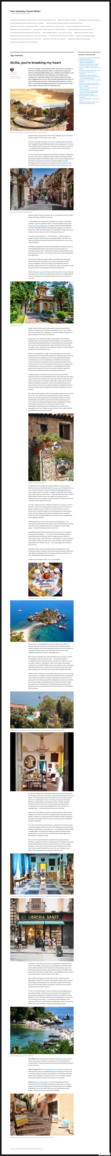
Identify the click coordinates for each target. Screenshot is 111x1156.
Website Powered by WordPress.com (33, 1149)
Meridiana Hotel (52, 1069)
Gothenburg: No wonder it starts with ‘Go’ (80, 29)
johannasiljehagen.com (64, 165)
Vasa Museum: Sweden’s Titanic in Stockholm (24, 42)
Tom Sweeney (13, 72)
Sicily (18, 76)
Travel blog (18, 78)
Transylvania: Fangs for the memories (79, 39)
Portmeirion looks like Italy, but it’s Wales (61, 36)
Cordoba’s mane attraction (85, 59)
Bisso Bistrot (47, 965)
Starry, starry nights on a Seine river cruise (89, 70)
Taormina (12, 78)
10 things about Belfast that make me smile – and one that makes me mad (33, 20)
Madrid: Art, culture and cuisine (83, 32)
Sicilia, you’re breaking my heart (85, 36)
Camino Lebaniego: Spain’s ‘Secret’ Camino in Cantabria (27, 23)
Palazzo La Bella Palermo (41, 1082)
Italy (11, 76)
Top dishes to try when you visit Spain (54, 39)
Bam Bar (63, 505)
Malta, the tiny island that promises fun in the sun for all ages (28, 36)
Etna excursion (39, 272)
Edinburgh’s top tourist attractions (20, 29)
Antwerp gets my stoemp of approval (89, 20)
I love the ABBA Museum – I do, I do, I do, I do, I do (57, 32)
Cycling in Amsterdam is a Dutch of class (52, 26)
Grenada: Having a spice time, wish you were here (25, 32)
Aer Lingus (64, 1059)
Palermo (15, 76)
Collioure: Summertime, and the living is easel (24, 26)
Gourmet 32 (57, 488)
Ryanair (38, 1061)
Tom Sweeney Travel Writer (25, 11)
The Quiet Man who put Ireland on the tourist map (25, 39)
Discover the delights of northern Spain (78, 26)
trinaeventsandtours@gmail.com (39, 225)
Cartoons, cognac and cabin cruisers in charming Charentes (64, 23)
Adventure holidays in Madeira (67, 20)
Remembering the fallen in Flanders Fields (89, 58)
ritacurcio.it (58, 532)
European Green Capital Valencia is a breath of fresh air (49, 29)
